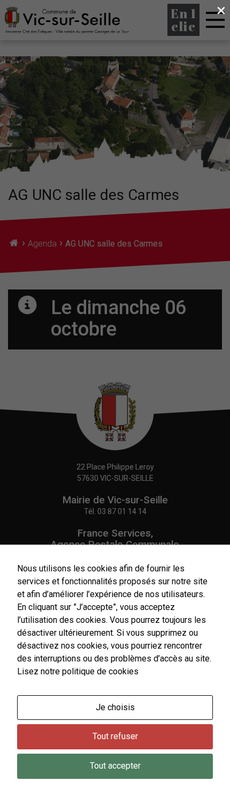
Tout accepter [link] (115, 766)
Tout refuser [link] (115, 736)
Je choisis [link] (115, 707)
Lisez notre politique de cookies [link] (78, 671)
